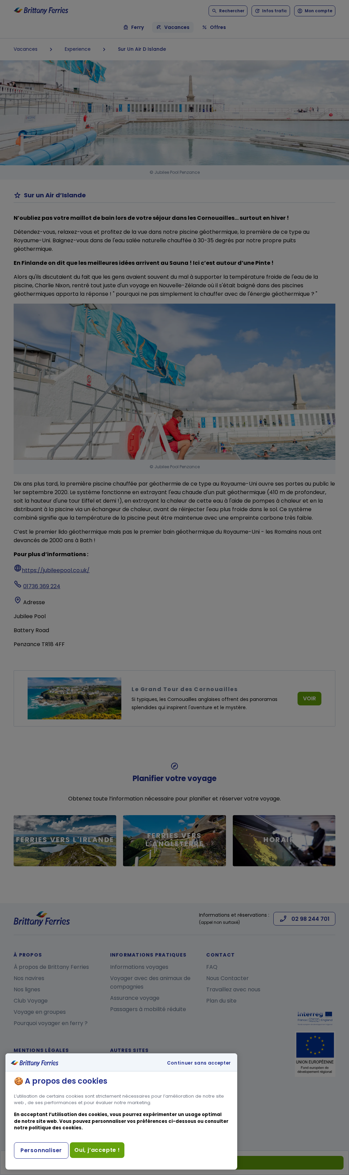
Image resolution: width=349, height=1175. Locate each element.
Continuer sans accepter (199, 1063)
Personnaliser (41, 1150)
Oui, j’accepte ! (97, 1150)
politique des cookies (55, 1128)
